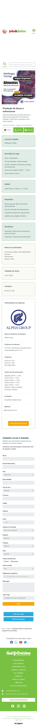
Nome (4, 455)
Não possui (14, 561)
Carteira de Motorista (9, 558)
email (4, 519)
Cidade (5, 503)
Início (3, 628)
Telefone (5, 511)
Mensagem (6, 581)
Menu (33, 33)
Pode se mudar (7, 565)
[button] (11, 642)
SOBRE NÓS (18, 682)
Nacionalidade (7, 479)
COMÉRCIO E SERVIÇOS (18, 670)
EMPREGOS (18, 676)
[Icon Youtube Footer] (24, 706)
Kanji (4, 551)
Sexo (4, 471)
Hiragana (5, 543)
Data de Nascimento (9, 463)
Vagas (8, 628)
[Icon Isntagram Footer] (18, 706)
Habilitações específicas (10, 573)
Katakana (5, 535)
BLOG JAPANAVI (19, 663)
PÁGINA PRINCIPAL (18, 660)
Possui (6, 561)
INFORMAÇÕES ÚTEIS (18, 667)
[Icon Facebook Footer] (12, 706)
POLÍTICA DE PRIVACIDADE (18, 686)
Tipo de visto (7, 487)
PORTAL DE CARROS (18, 679)
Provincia (5, 495)
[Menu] (33, 30)
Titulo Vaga (6, 595)
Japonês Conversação (9, 527)
